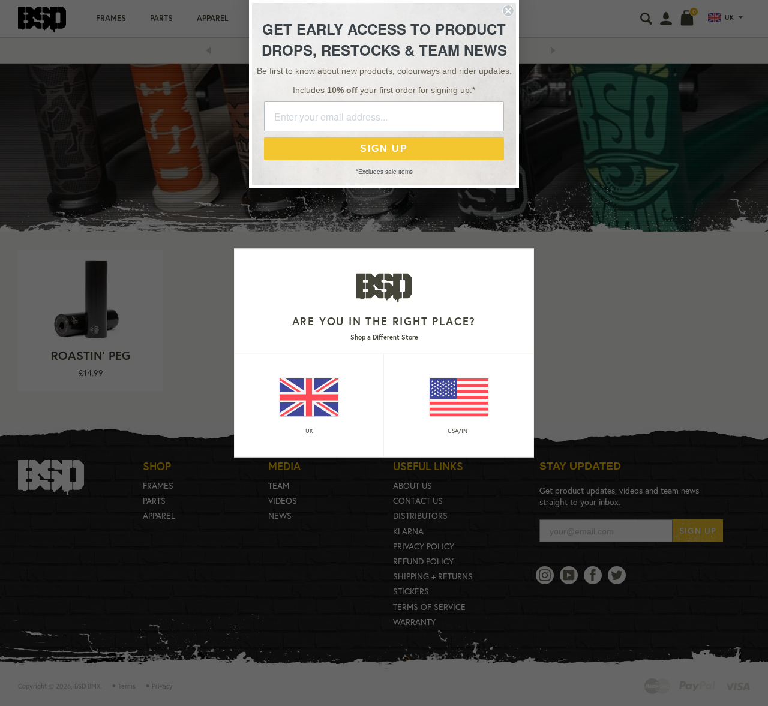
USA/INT (459, 431)
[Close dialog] (508, 11)
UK (309, 431)
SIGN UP (384, 148)
